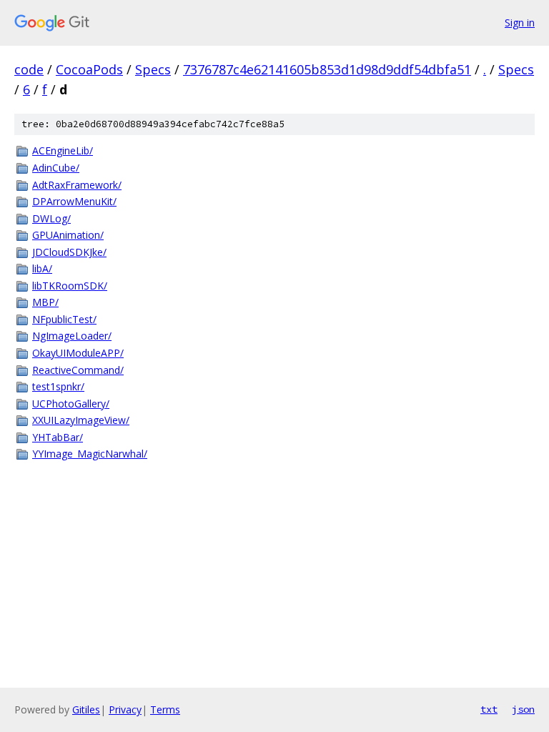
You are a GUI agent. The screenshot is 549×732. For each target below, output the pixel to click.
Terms (165, 709)
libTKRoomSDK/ (69, 285)
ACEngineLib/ (62, 150)
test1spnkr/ (58, 386)
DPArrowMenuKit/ (74, 201)
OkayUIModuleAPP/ (78, 353)
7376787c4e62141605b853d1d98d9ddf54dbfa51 (327, 69)
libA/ (42, 268)
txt (489, 709)
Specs (153, 69)
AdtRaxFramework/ (77, 185)
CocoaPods (89, 69)
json (523, 709)
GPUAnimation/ (68, 235)
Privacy (125, 709)
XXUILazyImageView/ (80, 420)
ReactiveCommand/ (78, 370)
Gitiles (86, 709)
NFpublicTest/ (64, 319)
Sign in (520, 22)
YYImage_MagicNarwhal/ (89, 453)
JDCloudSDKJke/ (69, 252)
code (29, 69)
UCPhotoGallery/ (70, 403)
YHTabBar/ (57, 437)
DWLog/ (51, 218)
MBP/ (45, 302)
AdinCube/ (55, 167)
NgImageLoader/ (72, 335)
